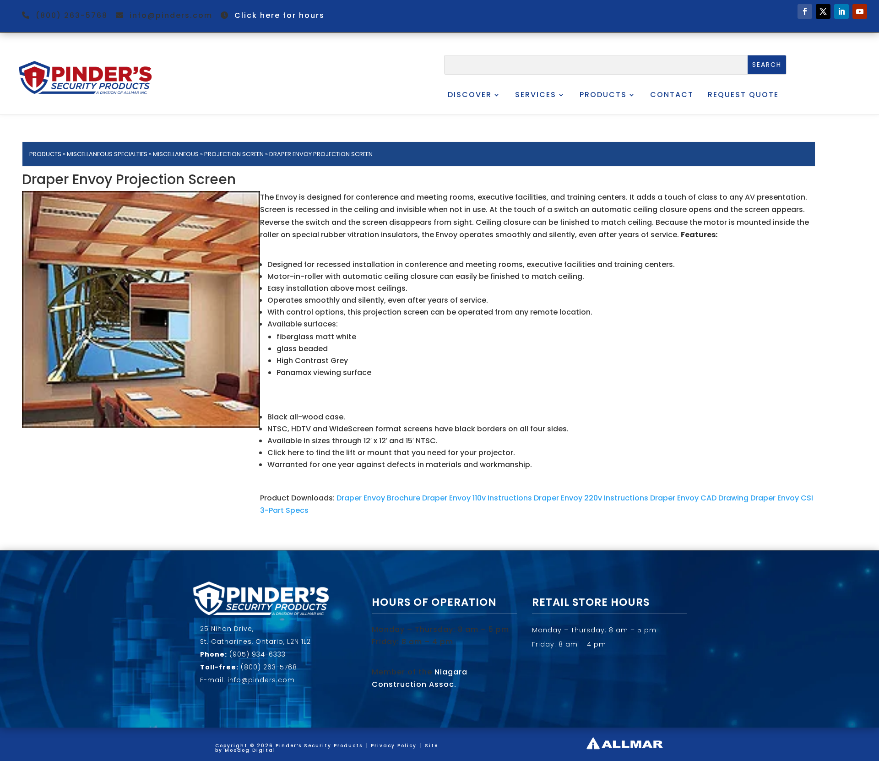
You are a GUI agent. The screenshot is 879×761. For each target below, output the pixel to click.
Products (603, 94)
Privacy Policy (394, 745)
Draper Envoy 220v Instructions (591, 498)
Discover (470, 94)
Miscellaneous (176, 154)
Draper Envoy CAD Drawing (699, 498)
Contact (672, 94)
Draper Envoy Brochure (378, 498)
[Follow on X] (823, 11)
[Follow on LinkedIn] (841, 11)
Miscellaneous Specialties (107, 154)
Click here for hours (279, 15)
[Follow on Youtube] (859, 11)
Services (535, 94)
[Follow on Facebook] (805, 11)
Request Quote (743, 94)
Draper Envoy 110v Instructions (477, 498)
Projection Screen (234, 154)
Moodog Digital (250, 750)
